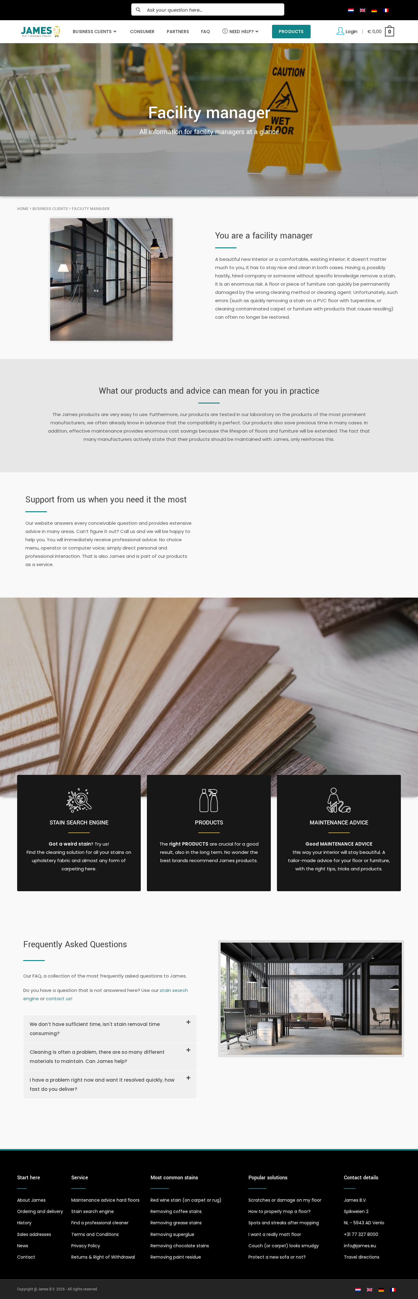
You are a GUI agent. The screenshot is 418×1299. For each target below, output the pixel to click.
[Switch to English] (362, 10)
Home (22, 208)
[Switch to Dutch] (351, 10)
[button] (110, 1029)
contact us (58, 998)
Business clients (50, 208)
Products (209, 823)
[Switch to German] (374, 10)
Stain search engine (79, 823)
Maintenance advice (339, 823)
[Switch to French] (386, 10)
